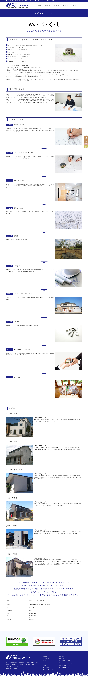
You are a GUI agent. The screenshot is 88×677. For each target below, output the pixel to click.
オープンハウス (47, 658)
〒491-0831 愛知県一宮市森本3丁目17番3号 (19, 0)
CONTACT (14, 668)
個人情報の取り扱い (64, 667)
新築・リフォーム (48, 669)
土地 (44, 665)
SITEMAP (8, 668)
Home (45, 656)
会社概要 (61, 656)
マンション (46, 663)
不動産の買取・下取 (64, 665)
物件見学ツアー (63, 658)
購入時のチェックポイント (66, 660)
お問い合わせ (39, 0)
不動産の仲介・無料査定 (66, 663)
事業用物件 (46, 667)
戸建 (44, 660)
